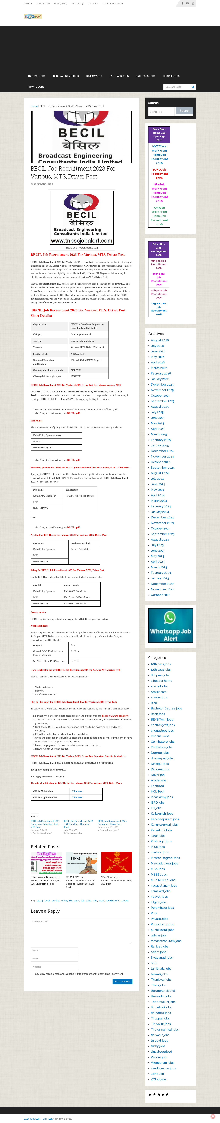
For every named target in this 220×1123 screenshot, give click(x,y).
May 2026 (157, 357)
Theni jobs (158, 985)
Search (193, 87)
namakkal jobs (160, 891)
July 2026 (157, 346)
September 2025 (162, 401)
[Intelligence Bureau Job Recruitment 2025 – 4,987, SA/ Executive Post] (46, 863)
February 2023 (161, 573)
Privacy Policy (60, 3)
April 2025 (157, 429)
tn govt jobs (36, 76)
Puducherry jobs (162, 924)
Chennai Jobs (160, 736)
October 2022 (160, 595)
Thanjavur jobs (161, 979)
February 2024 (161, 506)
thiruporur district (163, 991)
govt (76, 900)
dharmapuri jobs (162, 758)
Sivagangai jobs (162, 957)
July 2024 (157, 478)
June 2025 (158, 418)
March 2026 (159, 368)
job (83, 900)
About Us (28, 3)
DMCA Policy (77, 3)
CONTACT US (43, 3)
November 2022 (162, 589)
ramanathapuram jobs (166, 941)
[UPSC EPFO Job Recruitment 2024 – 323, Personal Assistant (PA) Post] (81, 863)
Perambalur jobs (162, 908)
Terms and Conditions (112, 3)
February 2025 (161, 440)
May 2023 (157, 556)
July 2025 (157, 412)
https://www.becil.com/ (115, 715)
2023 (40, 900)
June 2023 (158, 550)
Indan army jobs (162, 797)
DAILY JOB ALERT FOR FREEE (38, 1119)
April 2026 (158, 362)
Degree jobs (171, 76)
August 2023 (160, 539)
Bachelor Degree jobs (166, 708)
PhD (154, 913)
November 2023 (162, 523)
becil (47, 900)
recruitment (112, 900)
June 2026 (158, 351)
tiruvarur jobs (160, 1035)
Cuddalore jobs (161, 747)
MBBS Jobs (159, 874)
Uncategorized (161, 1051)
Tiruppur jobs (160, 1018)
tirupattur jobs (161, 1013)
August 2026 (160, 340)
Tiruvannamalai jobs (165, 1029)
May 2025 (157, 423)
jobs (88, 900)
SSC (154, 963)
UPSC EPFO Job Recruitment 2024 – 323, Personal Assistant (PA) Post (80, 882)
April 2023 (157, 561)
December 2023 (162, 517)
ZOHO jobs (158, 1079)
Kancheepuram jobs (165, 819)
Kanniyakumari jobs (164, 824)
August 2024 (160, 473)
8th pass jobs (160, 675)
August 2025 (160, 406)
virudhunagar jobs (163, 1068)
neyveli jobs (159, 896)
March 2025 (159, 434)
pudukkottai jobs (162, 930)
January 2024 (160, 512)
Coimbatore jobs (163, 741)
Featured (157, 786)
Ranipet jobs (159, 946)
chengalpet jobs (162, 730)
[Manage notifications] (213, 1116)
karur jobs (158, 836)
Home (34, 106)
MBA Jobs (158, 869)
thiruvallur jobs (161, 996)
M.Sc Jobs (158, 847)
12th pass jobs (119, 76)
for (70, 900)
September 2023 (163, 534)
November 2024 (162, 456)
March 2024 (159, 501)
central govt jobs (66, 76)
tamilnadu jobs (161, 968)
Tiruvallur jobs (161, 1024)
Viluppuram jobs (162, 1063)
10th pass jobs (145, 76)
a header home (161, 681)
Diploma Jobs (160, 769)
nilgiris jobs (158, 902)
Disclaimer (93, 3)
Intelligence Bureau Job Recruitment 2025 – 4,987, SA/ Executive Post (46, 880)
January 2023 (160, 578)
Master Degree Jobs (165, 858)
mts (95, 900)
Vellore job (158, 1057)
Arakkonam (158, 692)
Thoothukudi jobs (163, 1002)
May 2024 (157, 489)
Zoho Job (157, 1074)
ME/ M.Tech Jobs (163, 880)
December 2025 (162, 384)
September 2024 (163, 467)
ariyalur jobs (159, 697)
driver (64, 900)
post (101, 900)
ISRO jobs (157, 802)
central (56, 900)
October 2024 (160, 462)
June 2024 (158, 484)
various (125, 900)
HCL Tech (157, 791)
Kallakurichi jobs (162, 813)
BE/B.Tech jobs (162, 719)
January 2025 (160, 445)
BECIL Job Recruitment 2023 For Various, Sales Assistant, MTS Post (45, 824)
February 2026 (161, 373)
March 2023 (159, 567)
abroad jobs (159, 686)
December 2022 (162, 584)
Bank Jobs (158, 714)
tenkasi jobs (159, 974)
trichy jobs (158, 1046)
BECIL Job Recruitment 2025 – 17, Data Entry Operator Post (78, 824)
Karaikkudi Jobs (161, 830)
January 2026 (160, 379)
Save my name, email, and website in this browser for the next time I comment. (79, 973)
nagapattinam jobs (164, 885)
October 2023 (160, 528)
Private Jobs (36, 86)
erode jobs (158, 780)
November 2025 (162, 390)
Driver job (158, 775)
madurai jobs (160, 852)
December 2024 (162, 451)
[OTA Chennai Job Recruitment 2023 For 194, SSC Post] (116, 863)
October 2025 (160, 395)
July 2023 (157, 545)
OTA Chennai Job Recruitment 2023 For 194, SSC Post (116, 880)
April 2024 (158, 495)
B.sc (154, 703)
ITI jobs (156, 808)
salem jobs (158, 952)
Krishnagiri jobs (161, 841)
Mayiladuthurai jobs (164, 863)
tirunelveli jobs (161, 1007)
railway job (94, 76)
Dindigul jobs (160, 764)
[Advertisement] (110, 48)
